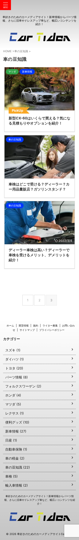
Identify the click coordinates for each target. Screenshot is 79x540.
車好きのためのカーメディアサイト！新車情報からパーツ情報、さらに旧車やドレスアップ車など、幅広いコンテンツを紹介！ (39, 500)
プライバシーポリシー (51, 330)
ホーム (10, 325)
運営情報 (24, 325)
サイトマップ (27, 330)
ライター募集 (50, 325)
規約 (35, 325)
